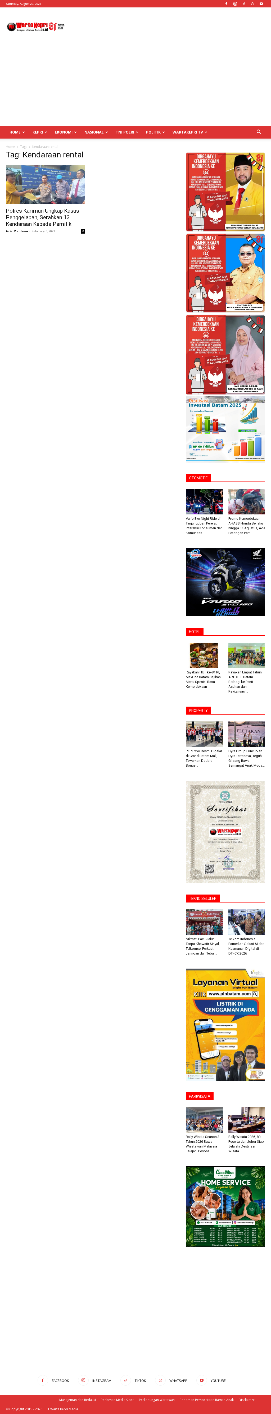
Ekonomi (64, 132)
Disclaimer (247, 1400)
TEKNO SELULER (202, 898)
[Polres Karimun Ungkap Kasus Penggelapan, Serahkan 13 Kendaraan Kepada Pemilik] (45, 184)
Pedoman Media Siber (117, 1400)
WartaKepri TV (188, 132)
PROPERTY (198, 710)
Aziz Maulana (17, 231)
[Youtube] (261, 3)
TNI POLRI (125, 132)
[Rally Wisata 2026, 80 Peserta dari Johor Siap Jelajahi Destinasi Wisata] (246, 1120)
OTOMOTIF (198, 478)
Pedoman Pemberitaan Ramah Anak (207, 1400)
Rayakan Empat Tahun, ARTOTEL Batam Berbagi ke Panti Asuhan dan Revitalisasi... (245, 681)
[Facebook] (226, 3)
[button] (258, 132)
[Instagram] (235, 3)
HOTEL (194, 632)
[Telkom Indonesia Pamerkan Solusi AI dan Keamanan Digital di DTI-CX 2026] (246, 922)
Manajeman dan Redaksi (77, 1400)
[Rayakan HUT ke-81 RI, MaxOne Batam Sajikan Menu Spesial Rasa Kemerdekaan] (204, 655)
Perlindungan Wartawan (157, 1400)
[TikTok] (244, 3)
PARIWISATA (199, 1096)
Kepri (38, 132)
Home (15, 132)
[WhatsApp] (252, 3)
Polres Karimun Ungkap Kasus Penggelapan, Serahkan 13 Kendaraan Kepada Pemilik (42, 217)
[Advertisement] (169, 27)
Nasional (94, 132)
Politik (153, 132)
